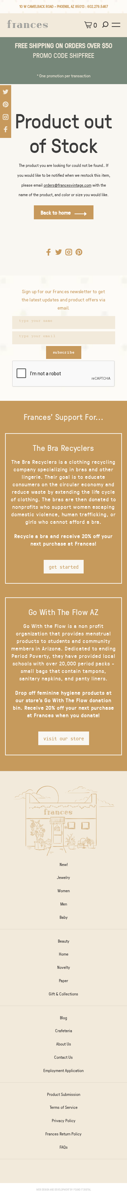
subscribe (64, 352)
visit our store (63, 738)
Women (64, 890)
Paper (63, 980)
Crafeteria (63, 1030)
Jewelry (63, 877)
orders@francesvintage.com (67, 185)
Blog (63, 1017)
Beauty (63, 941)
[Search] (106, 24)
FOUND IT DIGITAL (82, 1189)
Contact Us (63, 1057)
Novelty (63, 967)
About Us (63, 1043)
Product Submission (63, 1094)
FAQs (64, 1147)
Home (63, 954)
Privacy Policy (64, 1120)
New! (64, 864)
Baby (64, 917)
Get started (64, 566)
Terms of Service (64, 1107)
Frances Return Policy (63, 1133)
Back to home (56, 212)
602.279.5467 (97, 6)
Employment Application (63, 1070)
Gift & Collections (63, 993)
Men (63, 904)
